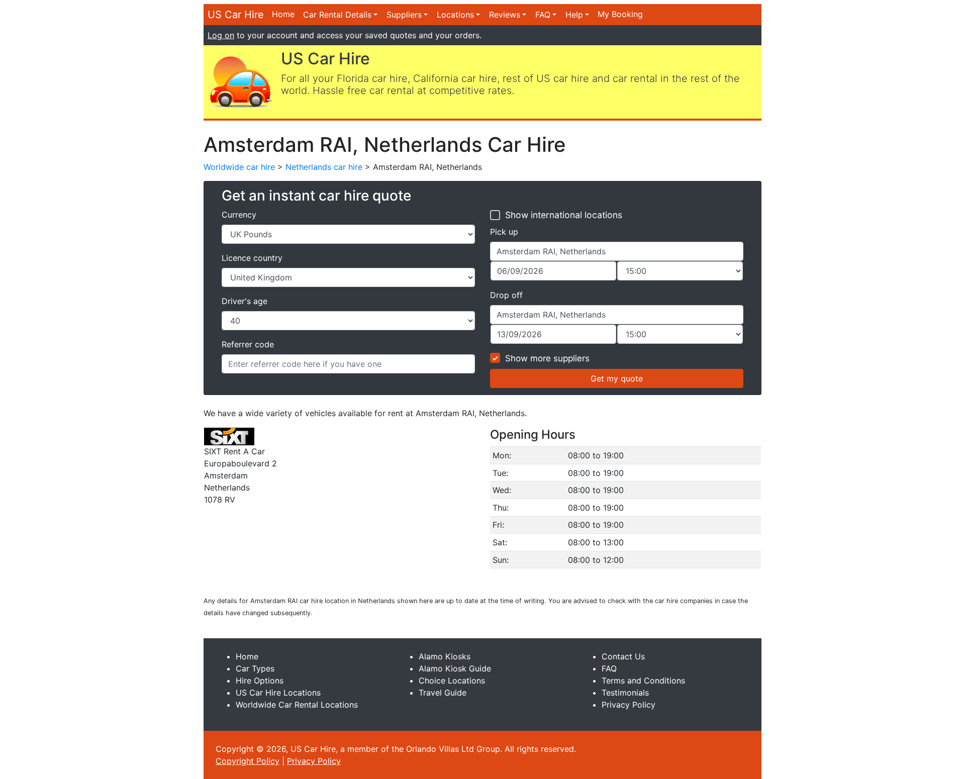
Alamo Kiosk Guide (455, 668)
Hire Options (259, 680)
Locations (455, 15)
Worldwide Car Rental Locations (297, 705)
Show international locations (563, 215)
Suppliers (404, 15)
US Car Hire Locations (278, 693)
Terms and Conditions (643, 680)
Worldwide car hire (239, 167)
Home (283, 14)
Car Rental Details (337, 15)
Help (574, 15)
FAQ (542, 15)
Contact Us (623, 656)
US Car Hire (236, 15)
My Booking (620, 14)
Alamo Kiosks (444, 656)
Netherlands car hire (323, 167)
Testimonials (625, 693)
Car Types (255, 668)
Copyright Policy (247, 761)
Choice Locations (452, 680)
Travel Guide (442, 693)
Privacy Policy (628, 705)
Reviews (504, 15)
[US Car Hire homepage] (240, 81)
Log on (221, 35)
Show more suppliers (547, 358)
